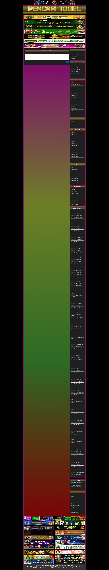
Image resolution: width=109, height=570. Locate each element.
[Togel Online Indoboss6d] (70, 518)
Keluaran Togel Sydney (75, 505)
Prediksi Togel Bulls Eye (75, 73)
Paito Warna (30, 12)
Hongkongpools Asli (74, 512)
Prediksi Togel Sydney (75, 64)
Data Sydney (78, 486)
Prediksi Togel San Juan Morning (76, 381)
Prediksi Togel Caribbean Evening (76, 237)
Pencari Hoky (73, 486)
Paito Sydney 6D (74, 134)
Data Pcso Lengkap (74, 178)
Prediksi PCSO (59, 12)
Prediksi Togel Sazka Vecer (75, 388)
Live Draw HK (73, 121)
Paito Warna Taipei (74, 158)
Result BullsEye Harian (75, 202)
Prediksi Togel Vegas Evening (76, 451)
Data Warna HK (77, 483)
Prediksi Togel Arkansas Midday (76, 217)
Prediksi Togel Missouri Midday (76, 328)
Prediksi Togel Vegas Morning (76, 455)
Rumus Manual (73, 86)
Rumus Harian (73, 115)
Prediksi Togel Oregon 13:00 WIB (76, 366)
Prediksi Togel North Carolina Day (76, 350)
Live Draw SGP (32, 567)
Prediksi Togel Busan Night (75, 230)
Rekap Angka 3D (74, 93)
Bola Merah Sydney (74, 54)
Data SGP (52, 566)
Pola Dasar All (47, 51)
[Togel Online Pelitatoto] (54, 41)
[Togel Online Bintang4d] (39, 542)
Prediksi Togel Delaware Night (76, 259)
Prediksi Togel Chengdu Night (76, 246)
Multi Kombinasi (74, 104)
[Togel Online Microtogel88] (39, 518)
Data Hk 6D (72, 12)
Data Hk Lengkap (74, 176)
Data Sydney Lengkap (75, 182)
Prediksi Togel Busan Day (75, 228)
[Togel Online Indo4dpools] (39, 561)
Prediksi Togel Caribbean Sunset (76, 241)
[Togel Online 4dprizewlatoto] (39, 552)
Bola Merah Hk (73, 58)
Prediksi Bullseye (38, 12)
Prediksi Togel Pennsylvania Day (76, 370)
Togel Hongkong (74, 507)
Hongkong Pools (74, 482)
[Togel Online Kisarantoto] (54, 36)
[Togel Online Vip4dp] (70, 528)
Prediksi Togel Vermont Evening (76, 462)
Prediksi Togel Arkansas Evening (76, 215)
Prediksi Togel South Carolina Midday (77, 392)
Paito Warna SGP (43, 566)
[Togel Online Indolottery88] (70, 542)
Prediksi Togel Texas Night (75, 429)
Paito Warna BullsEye (74, 145)
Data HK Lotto (57, 567)
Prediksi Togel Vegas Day (75, 449)
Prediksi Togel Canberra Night (76, 235)
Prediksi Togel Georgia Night (76, 270)
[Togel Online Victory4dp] (39, 523)
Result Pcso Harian (74, 204)
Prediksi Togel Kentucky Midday (76, 303)
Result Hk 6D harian (74, 200)
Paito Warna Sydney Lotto (40, 567)
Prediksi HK (65, 12)
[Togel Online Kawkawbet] (39, 528)
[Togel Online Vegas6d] (39, 532)
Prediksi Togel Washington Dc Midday (77, 472)
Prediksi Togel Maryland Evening (76, 309)
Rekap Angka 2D (74, 95)
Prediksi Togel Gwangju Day (76, 274)
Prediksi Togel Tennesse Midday (76, 418)
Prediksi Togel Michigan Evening (76, 319)
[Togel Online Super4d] (54, 26)
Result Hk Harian (74, 191)
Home (26, 12)
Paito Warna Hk (73, 141)
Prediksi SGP (52, 12)
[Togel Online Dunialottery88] (70, 532)
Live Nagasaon (73, 498)
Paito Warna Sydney (74, 156)
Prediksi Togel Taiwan (75, 413)
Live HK (72, 52)
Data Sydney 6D (79, 12)
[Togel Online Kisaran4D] (54, 31)
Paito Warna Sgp (74, 136)
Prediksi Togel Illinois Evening (76, 283)
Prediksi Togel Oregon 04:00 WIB (76, 359)
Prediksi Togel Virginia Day (75, 464)
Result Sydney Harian (74, 195)
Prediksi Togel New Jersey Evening (77, 344)
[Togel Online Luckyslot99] (70, 523)
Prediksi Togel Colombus (75, 250)
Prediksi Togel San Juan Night (76, 383)
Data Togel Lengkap (74, 171)
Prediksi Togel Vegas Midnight (76, 453)
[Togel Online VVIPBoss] (54, 17)
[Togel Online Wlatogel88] (39, 547)
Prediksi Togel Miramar (75, 324)
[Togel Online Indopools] (70, 552)
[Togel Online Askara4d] (39, 537)
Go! (67, 61)
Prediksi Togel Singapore (75, 67)
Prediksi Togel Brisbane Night (76, 224)
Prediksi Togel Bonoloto (75, 219)
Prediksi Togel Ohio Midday (75, 357)
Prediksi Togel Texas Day (75, 422)
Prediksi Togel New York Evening (76, 348)
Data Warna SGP (79, 485)
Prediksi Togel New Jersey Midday (77, 346)
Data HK (48, 566)
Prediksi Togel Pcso (74, 71)
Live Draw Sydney (80, 566)
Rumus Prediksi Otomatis (75, 84)
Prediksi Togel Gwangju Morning (76, 276)
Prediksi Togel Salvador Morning (76, 377)
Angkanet (72, 496)
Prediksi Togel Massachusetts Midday (77, 317)
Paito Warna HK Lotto (50, 567)
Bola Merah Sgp (74, 56)
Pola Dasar (73, 99)
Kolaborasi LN (73, 110)
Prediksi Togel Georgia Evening (76, 265)
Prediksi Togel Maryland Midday (76, 312)
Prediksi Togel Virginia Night (76, 466)
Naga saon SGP (74, 500)
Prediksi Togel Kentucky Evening (76, 301)
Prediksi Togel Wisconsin (75, 476)
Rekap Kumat (73, 88)
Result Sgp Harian (74, 189)
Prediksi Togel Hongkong (75, 69)
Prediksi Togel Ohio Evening (76, 355)
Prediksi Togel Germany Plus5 (76, 272)
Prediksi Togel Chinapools (75, 248)
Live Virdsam (73, 494)
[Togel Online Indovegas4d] (70, 561)
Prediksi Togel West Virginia (76, 474)
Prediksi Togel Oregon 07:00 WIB (76, 361)
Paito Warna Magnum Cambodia (76, 152)
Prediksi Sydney (45, 12)
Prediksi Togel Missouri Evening (76, 326)
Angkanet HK (73, 503)
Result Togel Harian (74, 193)
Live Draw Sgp (73, 123)
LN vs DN (72, 106)
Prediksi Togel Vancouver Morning (77, 444)
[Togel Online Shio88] (70, 556)
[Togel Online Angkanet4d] (70, 547)
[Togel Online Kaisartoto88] (39, 556)
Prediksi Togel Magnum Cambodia (77, 75)
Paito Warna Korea (74, 147)
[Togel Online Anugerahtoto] (70, 537)
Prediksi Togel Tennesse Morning (76, 420)
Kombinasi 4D (73, 108)
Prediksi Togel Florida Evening (76, 261)
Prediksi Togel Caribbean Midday (76, 239)
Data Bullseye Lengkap (75, 180)
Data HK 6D (62, 566)
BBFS (72, 82)
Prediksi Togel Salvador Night (76, 379)
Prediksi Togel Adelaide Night (76, 213)
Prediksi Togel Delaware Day (76, 257)
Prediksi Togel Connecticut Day (76, 252)
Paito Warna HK (28, 566)
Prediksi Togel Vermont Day (75, 460)
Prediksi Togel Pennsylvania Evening (77, 372)
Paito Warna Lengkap (74, 143)
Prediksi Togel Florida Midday (76, 263)
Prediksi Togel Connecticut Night (76, 254)
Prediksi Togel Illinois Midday (76, 285)
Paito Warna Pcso (74, 154)
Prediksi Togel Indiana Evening (76, 287)
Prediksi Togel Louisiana (75, 305)
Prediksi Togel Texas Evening (76, 424)
